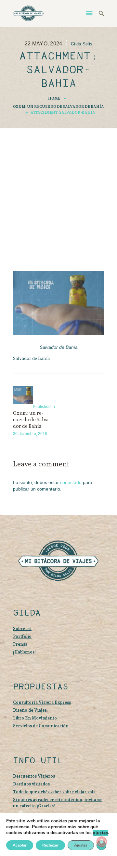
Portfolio (22, 636)
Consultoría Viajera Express (42, 702)
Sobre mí (22, 628)
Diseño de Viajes (29, 710)
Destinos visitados (31, 784)
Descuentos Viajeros (34, 776)
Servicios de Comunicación (41, 725)
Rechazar (50, 845)
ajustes (100, 833)
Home (54, 98)
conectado (71, 482)
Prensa (20, 644)
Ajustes (80, 845)
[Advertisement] (58, 190)
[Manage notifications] (102, 841)
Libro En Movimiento (35, 718)
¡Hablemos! (24, 652)
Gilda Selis (81, 43)
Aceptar (20, 845)
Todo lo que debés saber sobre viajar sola (54, 791)
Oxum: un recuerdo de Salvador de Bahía (58, 106)
